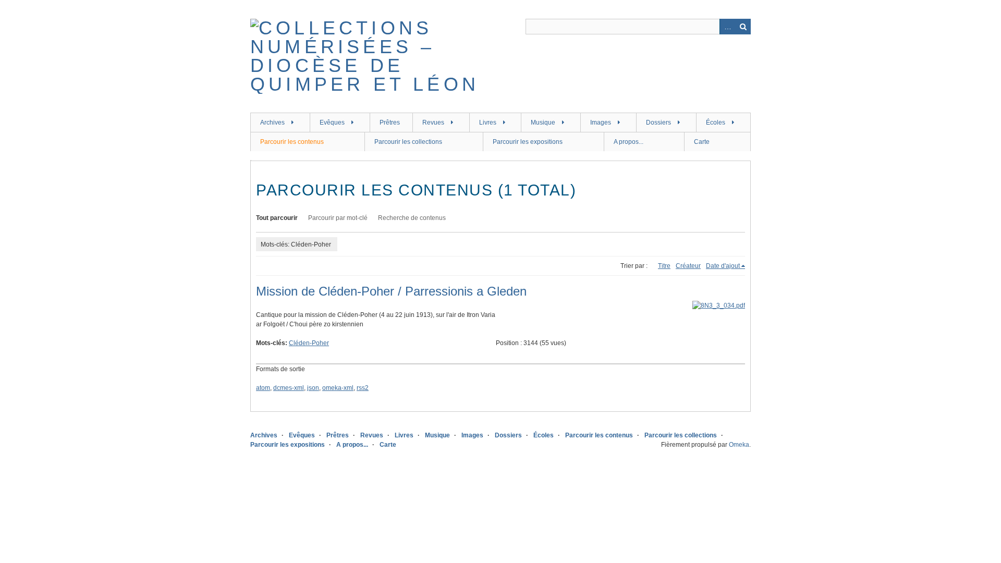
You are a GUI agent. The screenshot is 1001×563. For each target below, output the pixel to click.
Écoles (715, 122)
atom (263, 387)
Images (600, 122)
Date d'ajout (723, 266)
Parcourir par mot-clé (338, 218)
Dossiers (658, 122)
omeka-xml (337, 387)
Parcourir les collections (408, 141)
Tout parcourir (277, 218)
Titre (664, 266)
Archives (272, 122)
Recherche (743, 26)
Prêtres (390, 122)
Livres (487, 122)
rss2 (363, 387)
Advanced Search (727, 26)
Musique (543, 122)
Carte (702, 141)
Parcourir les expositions (528, 141)
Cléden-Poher (309, 343)
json (313, 387)
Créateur (688, 266)
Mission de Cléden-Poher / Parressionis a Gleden (391, 291)
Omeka (739, 444)
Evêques (332, 122)
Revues (433, 122)
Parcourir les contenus (292, 141)
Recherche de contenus (412, 218)
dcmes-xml (288, 387)
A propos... (628, 141)
